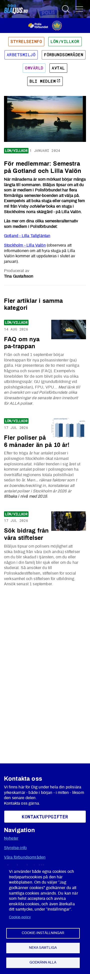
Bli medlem (43, 81)
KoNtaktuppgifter (45, 817)
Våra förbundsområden (25, 857)
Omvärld (34, 68)
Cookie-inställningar (43, 933)
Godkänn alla (43, 962)
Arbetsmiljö (21, 54)
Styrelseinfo (26, 41)
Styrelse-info (15, 848)
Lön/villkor (64, 41)
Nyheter (11, 838)
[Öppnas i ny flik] (45, 25)
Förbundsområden (63, 54)
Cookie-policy (20, 917)
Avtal (58, 68)
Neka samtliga (43, 948)
